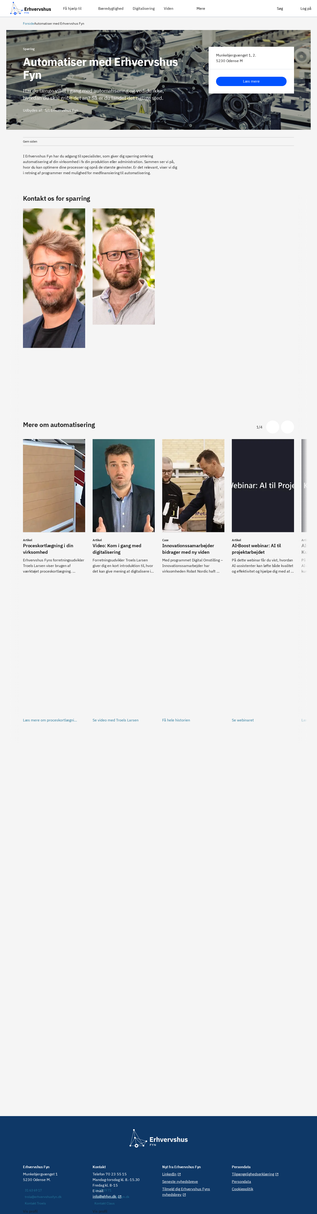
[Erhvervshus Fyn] (30, 8)
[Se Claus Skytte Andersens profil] (124, 306)
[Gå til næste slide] (287, 427)
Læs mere (251, 81)
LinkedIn (169, 1174)
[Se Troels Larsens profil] (54, 306)
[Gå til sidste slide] (272, 427)
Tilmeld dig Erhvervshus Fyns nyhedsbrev (186, 1192)
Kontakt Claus (104, 1203)
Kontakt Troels (35, 1203)
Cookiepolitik (242, 1189)
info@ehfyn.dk (105, 1196)
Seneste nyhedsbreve (180, 1181)
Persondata (241, 1181)
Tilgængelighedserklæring (253, 1174)
